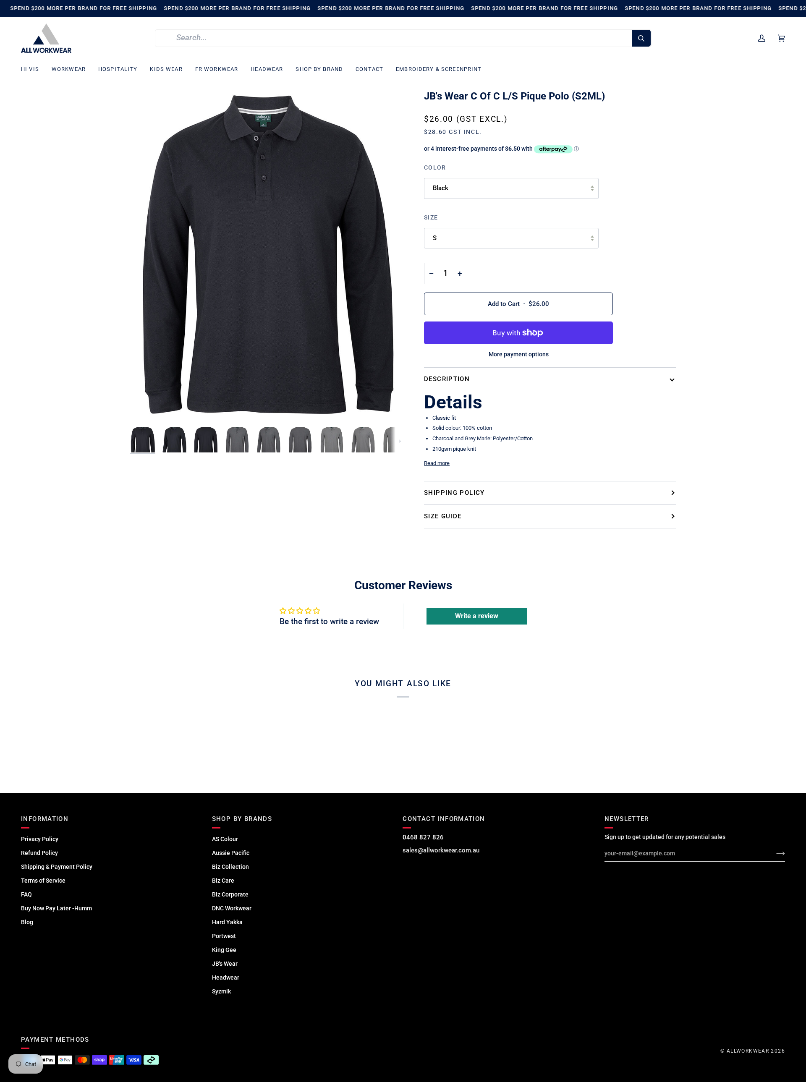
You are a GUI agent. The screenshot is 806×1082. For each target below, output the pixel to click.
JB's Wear (225, 963)
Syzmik (221, 991)
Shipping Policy (454, 493)
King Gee (224, 949)
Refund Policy (39, 852)
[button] (33, 69)
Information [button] (44, 819)
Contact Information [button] (444, 819)
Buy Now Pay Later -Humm (56, 908)
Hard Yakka (227, 922)
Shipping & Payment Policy (56, 866)
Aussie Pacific (230, 852)
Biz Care (223, 880)
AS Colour (225, 839)
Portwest (224, 936)
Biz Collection (230, 866)
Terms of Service (43, 880)
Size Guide (443, 516)
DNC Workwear (231, 908)
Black (440, 188)
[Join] (774, 853)
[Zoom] (266, 256)
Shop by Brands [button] (242, 819)
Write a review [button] (476, 616)
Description (447, 379)
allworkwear (748, 1051)
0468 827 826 (423, 837)
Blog (27, 922)
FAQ (26, 894)
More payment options (519, 354)
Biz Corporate (230, 894)
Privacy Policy (39, 839)
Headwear (225, 977)
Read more (437, 463)
